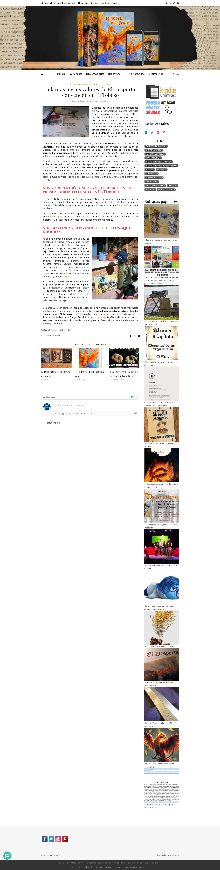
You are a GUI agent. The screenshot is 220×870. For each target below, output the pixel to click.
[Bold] (56, 413)
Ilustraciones (70, 3)
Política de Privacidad (93, 867)
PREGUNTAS (151, 173)
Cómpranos (112, 3)
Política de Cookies (113, 867)
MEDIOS (149, 169)
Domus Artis (122, 205)
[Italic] (59, 413)
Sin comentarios (102, 101)
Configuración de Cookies (135, 867)
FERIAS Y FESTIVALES (155, 154)
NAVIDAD (161, 169)
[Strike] (66, 413)
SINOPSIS (150, 189)
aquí (58, 216)
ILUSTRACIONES (153, 158)
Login (135, 397)
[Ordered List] (70, 413)
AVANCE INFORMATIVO (81, 85)
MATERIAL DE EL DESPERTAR (158, 162)
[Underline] (63, 413)
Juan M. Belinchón (52, 336)
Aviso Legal (76, 867)
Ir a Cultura (98, 3)
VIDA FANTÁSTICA (166, 189)
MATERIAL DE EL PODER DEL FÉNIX (161, 166)
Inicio (46, 3)
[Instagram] (158, 132)
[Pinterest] (164, 132)
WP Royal (56, 855)
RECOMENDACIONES (155, 185)
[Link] (84, 413)
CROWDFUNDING (153, 150)
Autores (57, 3)
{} (88, 413)
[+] (91, 413)
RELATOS (172, 185)
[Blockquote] (77, 413)
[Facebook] (145, 132)
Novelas (84, 3)
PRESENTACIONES (102, 85)
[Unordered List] (73, 413)
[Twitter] (152, 132)
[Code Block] (81, 413)
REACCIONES (151, 181)
